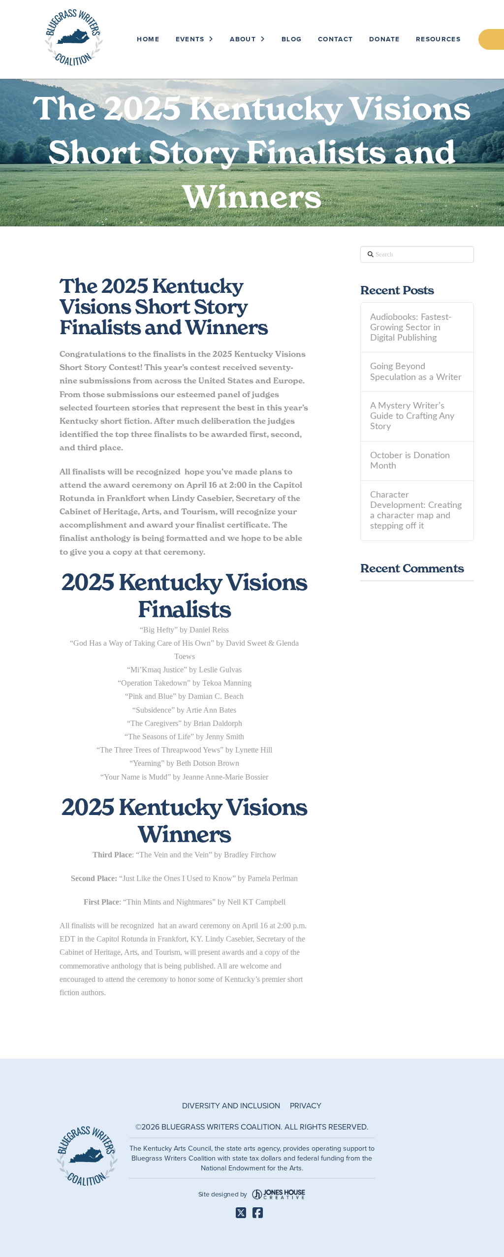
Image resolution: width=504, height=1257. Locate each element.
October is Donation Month (410, 460)
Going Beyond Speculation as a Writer (416, 371)
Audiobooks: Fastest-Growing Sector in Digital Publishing (411, 327)
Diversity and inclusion (231, 1105)
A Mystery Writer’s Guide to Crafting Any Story (412, 416)
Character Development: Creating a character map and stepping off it (416, 510)
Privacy (305, 1105)
